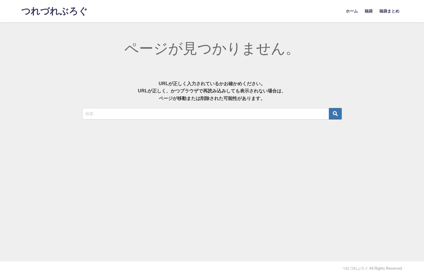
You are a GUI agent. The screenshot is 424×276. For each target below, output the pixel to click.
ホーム (352, 11)
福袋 (369, 11)
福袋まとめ (389, 11)
